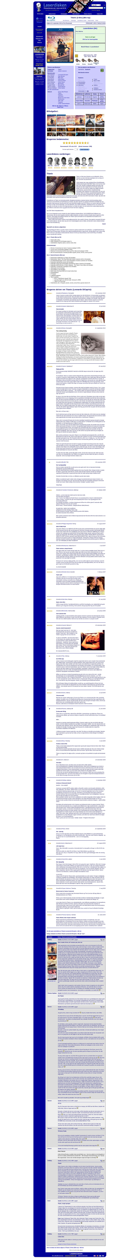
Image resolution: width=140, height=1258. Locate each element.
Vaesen (64, 366)
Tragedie (60, 102)
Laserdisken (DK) (90, 28)
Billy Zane (60, 77)
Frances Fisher (62, 80)
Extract (64, 328)
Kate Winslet (61, 76)
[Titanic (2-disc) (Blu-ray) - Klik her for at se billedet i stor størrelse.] (60, 64)
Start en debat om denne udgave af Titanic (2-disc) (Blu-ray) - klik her (65, 1247)
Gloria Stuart (61, 82)
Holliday (64, 780)
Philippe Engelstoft (67, 523)
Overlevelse (61, 99)
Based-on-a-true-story (63, 97)
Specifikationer (66, 20)
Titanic (60, 93)
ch (62, 759)
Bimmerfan (65, 610)
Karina (63, 692)
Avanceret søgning (97, 10)
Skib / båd (60, 100)
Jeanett (64, 625)
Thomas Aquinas (66, 914)
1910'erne (60, 96)
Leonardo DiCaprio (63, 74)
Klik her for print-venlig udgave (76, 1250)
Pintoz (63, 828)
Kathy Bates (61, 79)
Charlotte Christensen (67, 490)
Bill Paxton (61, 83)
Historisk (60, 94)
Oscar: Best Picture (63, 91)
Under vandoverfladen (64, 103)
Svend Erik (65, 859)
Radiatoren (65, 293)
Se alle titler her (52, 981)
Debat (97, 20)
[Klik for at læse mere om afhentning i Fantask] (39, 71)
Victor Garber (61, 88)
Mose (63, 741)
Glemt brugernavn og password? (39, 30)
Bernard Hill (61, 85)
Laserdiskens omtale (82, 20)
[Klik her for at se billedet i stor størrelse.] (52, 126)
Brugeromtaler (91, 20)
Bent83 (64, 462)
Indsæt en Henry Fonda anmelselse (67, 1244)
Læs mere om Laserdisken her (52, 10)
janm (63, 843)
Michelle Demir (66, 572)
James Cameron (62, 71)
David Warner (61, 86)
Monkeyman (65, 545)
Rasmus (64, 708)
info (104, 5)
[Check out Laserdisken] (37, 19)
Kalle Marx (65, 599)
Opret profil (39, 32)
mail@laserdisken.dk (70, 1255)
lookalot (64, 306)
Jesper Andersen (66, 888)
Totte (63, 656)
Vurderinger (73, 20)
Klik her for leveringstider (90, 39)
